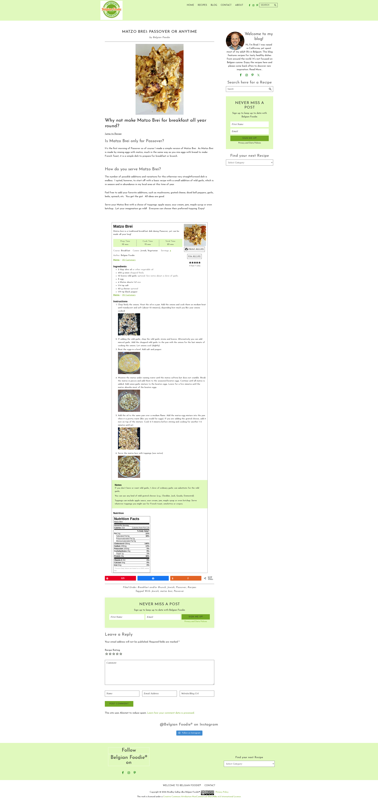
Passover (181, 587)
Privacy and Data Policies (195, 621)
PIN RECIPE (194, 256)
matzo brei (166, 591)
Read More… (256, 69)
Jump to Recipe (113, 134)
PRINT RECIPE (196, 249)
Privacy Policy (222, 792)
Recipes (192, 587)
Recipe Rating (112, 650)
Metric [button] (116, 260)
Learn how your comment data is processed (170, 713)
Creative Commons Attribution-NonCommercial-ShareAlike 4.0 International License (202, 797)
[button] (190, 263)
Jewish (171, 587)
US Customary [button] (129, 260)
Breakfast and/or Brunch (152, 587)
